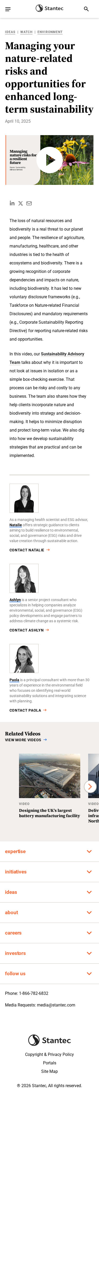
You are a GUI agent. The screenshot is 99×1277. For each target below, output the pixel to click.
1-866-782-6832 (33, 993)
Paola (14, 680)
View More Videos (23, 740)
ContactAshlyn (27, 630)
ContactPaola (25, 710)
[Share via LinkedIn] (12, 203)
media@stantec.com (56, 1005)
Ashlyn (15, 600)
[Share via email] (29, 203)
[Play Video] (50, 160)
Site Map (49, 1071)
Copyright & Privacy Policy (49, 1054)
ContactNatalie (27, 550)
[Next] (90, 786)
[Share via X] (20, 203)
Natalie (16, 525)
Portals (49, 1062)
